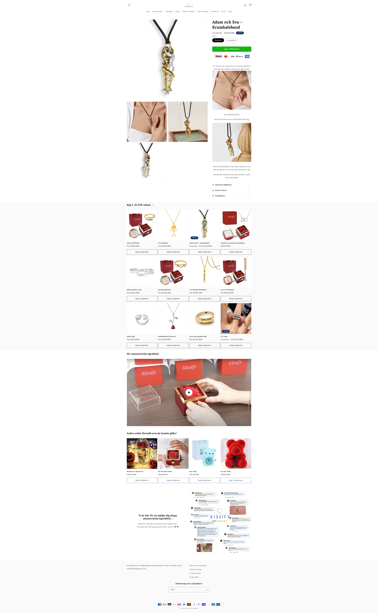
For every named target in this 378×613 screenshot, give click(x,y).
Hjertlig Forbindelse (164, 290)
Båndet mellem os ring (134, 290)
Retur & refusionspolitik (198, 566)
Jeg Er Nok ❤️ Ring (133, 243)
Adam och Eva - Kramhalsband (199, 243)
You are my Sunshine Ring (197, 336)
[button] (129, 4)
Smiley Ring (131, 336)
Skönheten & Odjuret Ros (135, 471)
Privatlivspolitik (195, 573)
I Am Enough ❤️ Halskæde (197, 290)
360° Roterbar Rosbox (165, 471)
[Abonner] (206, 589)
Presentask (231, 40)
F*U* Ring (224, 336)
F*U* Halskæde (163, 243)
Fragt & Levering (195, 569)
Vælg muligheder (142, 252)
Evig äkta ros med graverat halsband (233, 243)
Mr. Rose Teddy (226, 471)
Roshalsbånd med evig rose (167, 336)
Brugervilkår (193, 577)
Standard (218, 40)
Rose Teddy (193, 471)
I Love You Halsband (227, 290)
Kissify (186, 608)
